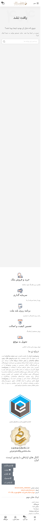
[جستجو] (4, 41)
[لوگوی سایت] (20, 3)
